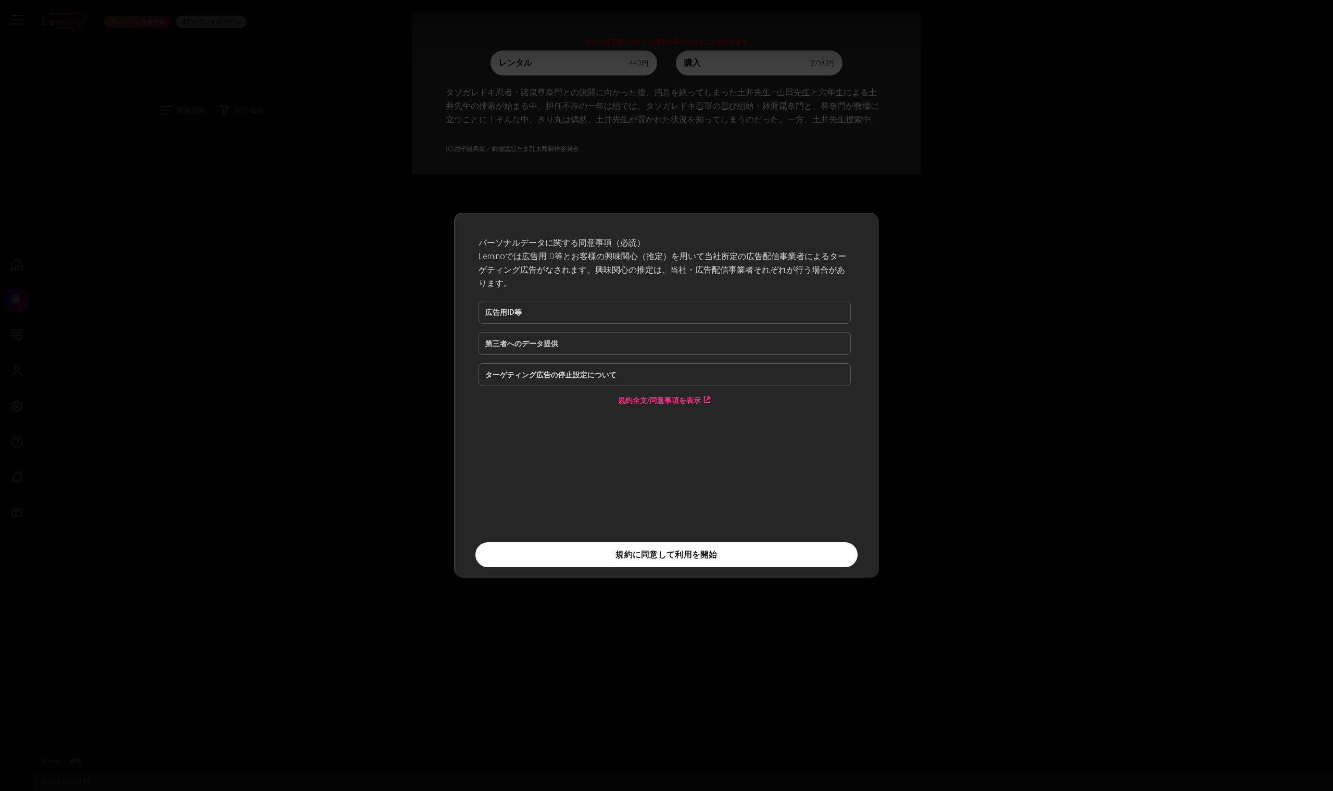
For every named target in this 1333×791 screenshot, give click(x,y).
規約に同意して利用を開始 (666, 554)
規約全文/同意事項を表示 (659, 400)
